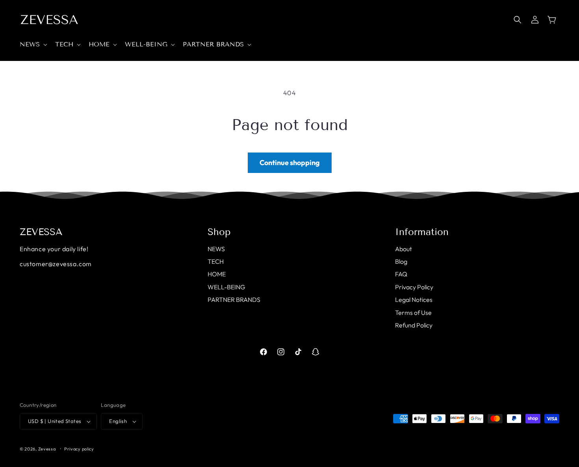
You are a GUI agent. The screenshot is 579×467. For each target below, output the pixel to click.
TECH (216, 261)
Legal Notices (413, 299)
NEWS (216, 249)
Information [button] (422, 232)
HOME (217, 274)
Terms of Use (413, 312)
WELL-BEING (226, 287)
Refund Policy (413, 325)
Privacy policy (79, 449)
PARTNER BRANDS (234, 299)
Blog (401, 261)
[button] (32, 44)
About (403, 249)
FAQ (401, 274)
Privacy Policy (414, 287)
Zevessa (47, 449)
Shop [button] (219, 232)
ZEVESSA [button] (41, 232)
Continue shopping (290, 162)
